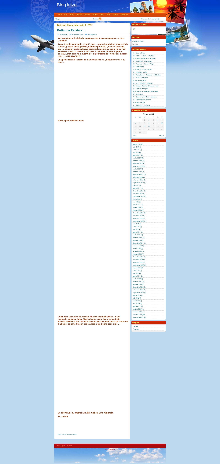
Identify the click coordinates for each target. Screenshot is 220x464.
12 (162, 123)
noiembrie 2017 (138, 177)
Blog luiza (67, 4)
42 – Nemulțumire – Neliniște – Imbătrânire (147, 75)
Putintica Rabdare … (71, 30)
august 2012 (137, 295)
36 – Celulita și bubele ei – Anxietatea (145, 91)
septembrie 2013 (138, 265)
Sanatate (95, 15)
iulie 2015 (136, 224)
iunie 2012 (136, 301)
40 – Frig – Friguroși (139, 80)
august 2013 (137, 268)
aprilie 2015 (136, 232)
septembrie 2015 (138, 221)
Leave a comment (72, 434)
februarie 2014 (137, 251)
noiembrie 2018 (138, 163)
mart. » (161, 135)
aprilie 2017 (136, 188)
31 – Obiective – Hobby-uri (141, 105)
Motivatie (79, 15)
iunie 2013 (136, 271)
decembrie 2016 (138, 191)
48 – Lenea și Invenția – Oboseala (144, 58)
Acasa (60, 15)
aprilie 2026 (136, 155)
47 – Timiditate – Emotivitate (142, 61)
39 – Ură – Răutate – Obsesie (143, 83)
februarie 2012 (137, 312)
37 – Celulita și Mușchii (140, 89)
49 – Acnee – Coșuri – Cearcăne (143, 56)
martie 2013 (137, 279)
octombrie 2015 (138, 218)
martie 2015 (137, 235)
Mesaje (108, 15)
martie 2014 (137, 249)
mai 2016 (136, 202)
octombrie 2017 (138, 180)
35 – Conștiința (138, 94)
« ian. (135, 135)
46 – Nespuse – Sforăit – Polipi (143, 64)
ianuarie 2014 (137, 254)
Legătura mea (124, 15)
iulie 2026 (136, 147)
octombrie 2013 (138, 262)
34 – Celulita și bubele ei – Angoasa (145, 97)
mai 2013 (136, 273)
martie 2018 (137, 169)
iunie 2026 (136, 150)
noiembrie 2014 (138, 246)
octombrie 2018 (138, 166)
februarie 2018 (137, 172)
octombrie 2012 (138, 290)
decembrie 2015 (138, 213)
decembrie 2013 (138, 257)
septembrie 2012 (138, 292)
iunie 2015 (136, 227)
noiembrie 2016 (138, 194)
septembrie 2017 (138, 183)
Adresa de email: (138, 41)
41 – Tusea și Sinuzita (140, 78)
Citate (102, 15)
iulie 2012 (136, 298)
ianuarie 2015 (137, 240)
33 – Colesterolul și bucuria (142, 100)
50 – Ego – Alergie (139, 53)
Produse (87, 15)
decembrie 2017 (138, 174)
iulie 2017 (136, 185)
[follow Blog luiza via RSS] (100, 20)
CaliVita (135, 326)
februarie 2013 (137, 281)
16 (149, 126)
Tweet (57, 19)
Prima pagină (61, 446)
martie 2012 (137, 309)
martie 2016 (137, 207)
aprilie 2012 (136, 306)
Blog (65, 15)
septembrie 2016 (138, 196)
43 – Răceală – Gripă (140, 72)
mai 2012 (136, 303)
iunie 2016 (136, 199)
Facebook (136, 329)
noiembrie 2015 (138, 216)
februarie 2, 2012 (78, 34)
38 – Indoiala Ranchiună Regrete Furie (145, 86)
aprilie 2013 (136, 276)
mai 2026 (136, 152)
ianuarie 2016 (137, 210)
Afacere (71, 15)
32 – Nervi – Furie (139, 102)
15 (144, 126)
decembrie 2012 (138, 287)
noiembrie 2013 (138, 260)
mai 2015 (136, 229)
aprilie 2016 (136, 205)
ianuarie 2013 (137, 284)
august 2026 (137, 144)
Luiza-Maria (63, 34)
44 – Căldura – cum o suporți (142, 69)
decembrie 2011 (138, 317)
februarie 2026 (137, 161)
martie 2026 (137, 158)
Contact (115, 15)
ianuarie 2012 (137, 314)
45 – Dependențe (138, 67)
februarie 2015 (137, 238)
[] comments (92, 34)
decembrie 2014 (138, 243)
